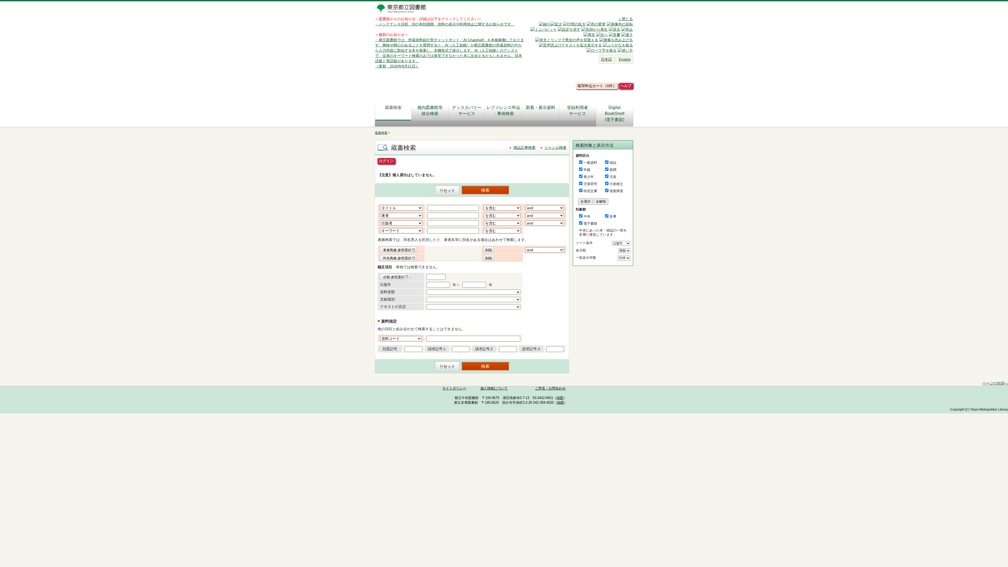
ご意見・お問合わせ (550, 388)
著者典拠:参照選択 (397, 250)
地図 (559, 398)
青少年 (589, 177)
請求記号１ (437, 349)
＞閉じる (625, 19)
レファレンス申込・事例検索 (503, 110)
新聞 (613, 170)
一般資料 (590, 163)
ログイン (386, 161)
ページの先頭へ (995, 383)
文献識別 (387, 299)
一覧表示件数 (586, 258)
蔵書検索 (393, 107)
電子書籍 (590, 223)
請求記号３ (531, 349)
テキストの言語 (393, 306)
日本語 (606, 59)
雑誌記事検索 (524, 147)
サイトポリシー (454, 388)
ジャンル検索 (555, 147)
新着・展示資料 (540, 107)
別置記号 (389, 349)
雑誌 (613, 163)
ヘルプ (626, 86)
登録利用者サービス (577, 110)
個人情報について (494, 388)
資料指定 (389, 321)
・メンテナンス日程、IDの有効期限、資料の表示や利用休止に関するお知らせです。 (445, 24)
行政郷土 (616, 184)
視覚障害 (616, 191)
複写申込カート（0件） (597, 86)
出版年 (385, 284)
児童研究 (590, 184)
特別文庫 (590, 191)
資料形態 (387, 292)
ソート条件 (584, 243)
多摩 (613, 216)
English (625, 59)
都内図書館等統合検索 (430, 110)
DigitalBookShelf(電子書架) (614, 113)
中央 (587, 216)
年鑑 (587, 170)
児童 (613, 177)
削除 (488, 250)
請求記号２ (484, 349)
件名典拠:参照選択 (397, 258)
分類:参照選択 (394, 277)
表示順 (581, 250)
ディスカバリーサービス (466, 110)
